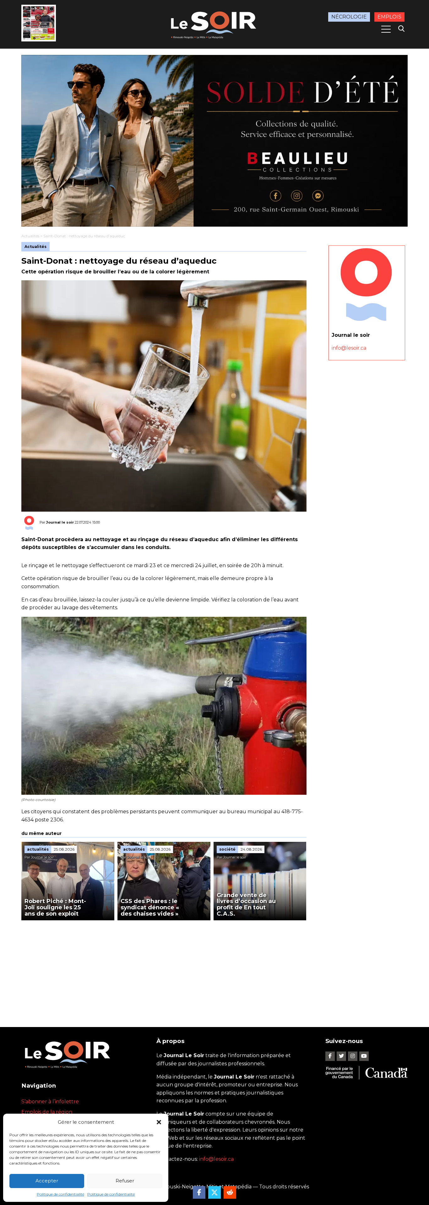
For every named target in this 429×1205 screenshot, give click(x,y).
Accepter (46, 1181)
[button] (159, 1122)
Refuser (125, 1181)
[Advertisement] (164, 967)
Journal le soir (60, 522)
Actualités (30, 236)
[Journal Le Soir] (214, 24)
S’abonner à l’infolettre (50, 1102)
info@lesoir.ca (349, 348)
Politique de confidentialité (60, 1194)
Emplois (389, 17)
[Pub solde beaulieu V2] (214, 141)
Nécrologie (349, 17)
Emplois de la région (46, 1112)
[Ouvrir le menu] (386, 29)
